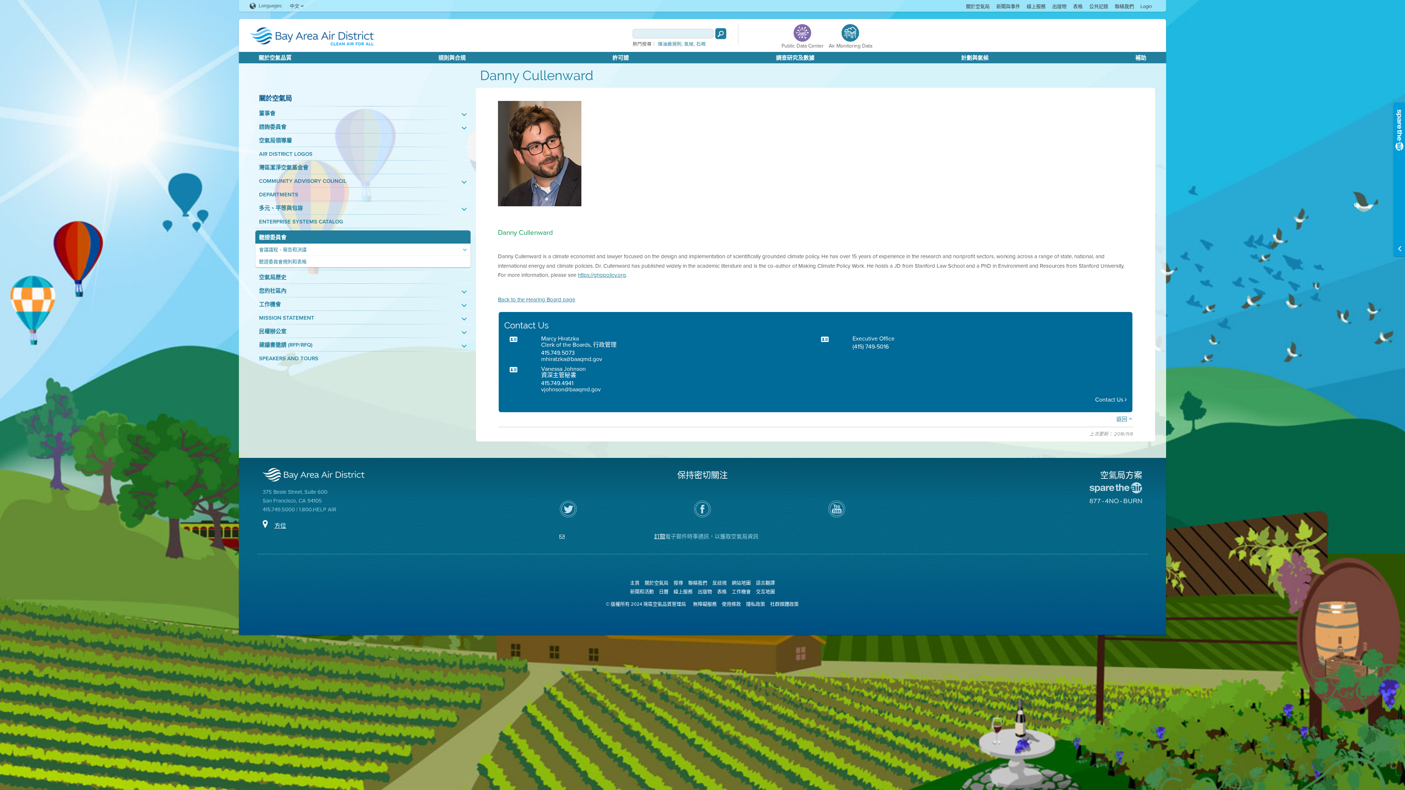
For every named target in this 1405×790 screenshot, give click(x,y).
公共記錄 (1098, 6)
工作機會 (270, 304)
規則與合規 (452, 58)
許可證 (620, 58)
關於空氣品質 (275, 58)
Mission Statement (286, 318)
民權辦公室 (272, 331)
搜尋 (678, 582)
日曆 (663, 591)
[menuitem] (978, 6)
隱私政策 (755, 604)
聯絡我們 (1124, 6)
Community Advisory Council (302, 181)
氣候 (689, 44)
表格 (1078, 6)
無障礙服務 (705, 604)
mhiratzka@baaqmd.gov (571, 359)
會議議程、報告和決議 (283, 249)
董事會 (267, 113)
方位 (280, 526)
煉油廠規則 (670, 44)
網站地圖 (741, 582)
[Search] (720, 33)
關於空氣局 (978, 6)
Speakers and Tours (288, 358)
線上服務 (1036, 6)
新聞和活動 (642, 591)
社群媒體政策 (784, 604)
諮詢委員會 (272, 127)
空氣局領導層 (275, 140)
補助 (1140, 58)
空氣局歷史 (272, 277)
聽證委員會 (272, 237)
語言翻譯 (765, 582)
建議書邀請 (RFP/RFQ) (285, 345)
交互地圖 (765, 591)
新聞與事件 (1008, 6)
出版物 (1059, 6)
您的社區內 (272, 291)
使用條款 (731, 604)
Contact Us (1110, 399)
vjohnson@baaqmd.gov (571, 389)
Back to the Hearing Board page (536, 300)
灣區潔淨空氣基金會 (283, 167)
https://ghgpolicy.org (602, 275)
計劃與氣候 (975, 58)
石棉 (701, 44)
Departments (278, 195)
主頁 (635, 582)
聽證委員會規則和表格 (283, 261)
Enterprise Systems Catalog (301, 222)
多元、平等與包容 (281, 208)
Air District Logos (285, 154)
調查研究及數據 (795, 58)
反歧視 (719, 582)
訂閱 (659, 537)
